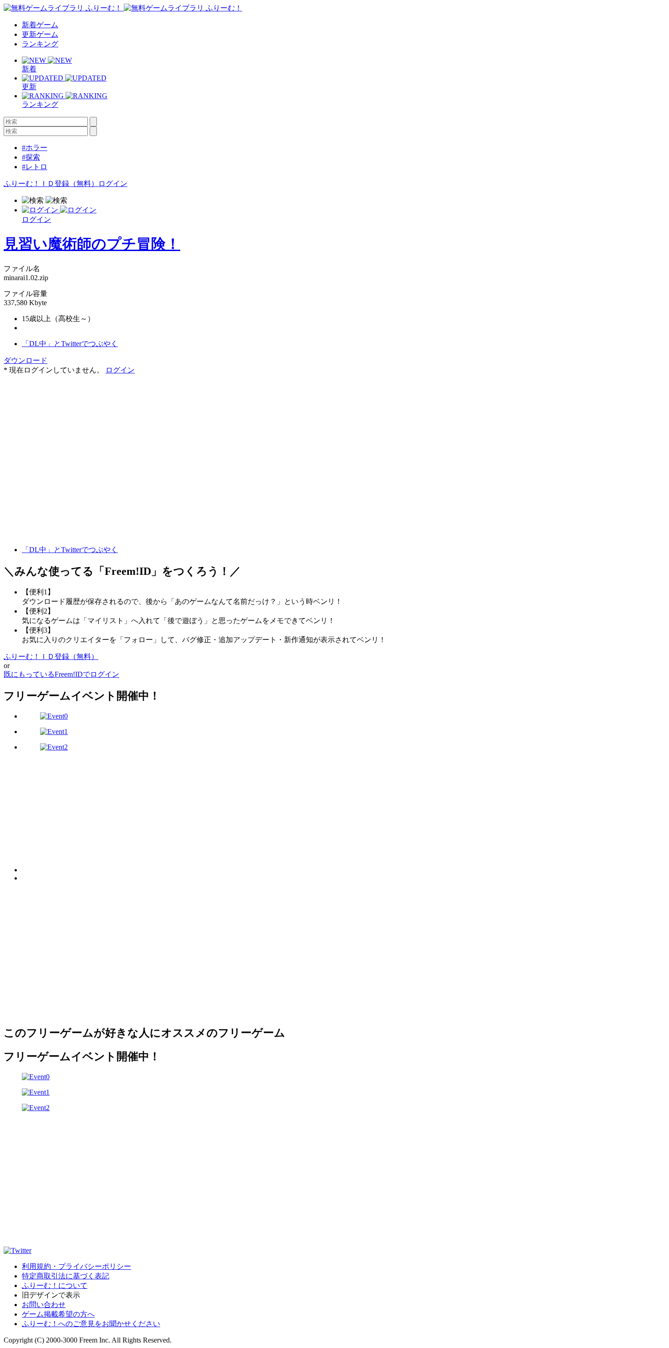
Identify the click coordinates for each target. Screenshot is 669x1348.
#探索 (31, 157)
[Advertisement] (72, 432)
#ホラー (34, 147)
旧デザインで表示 (51, 1295)
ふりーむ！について (54, 1285)
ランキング (40, 44)
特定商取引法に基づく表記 (65, 1276)
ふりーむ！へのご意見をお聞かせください (91, 1324)
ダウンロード (25, 360)
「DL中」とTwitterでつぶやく (70, 343)
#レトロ (34, 167)
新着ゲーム (40, 25)
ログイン (112, 183)
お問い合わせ (44, 1304)
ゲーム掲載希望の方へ (58, 1314)
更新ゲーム (40, 34)
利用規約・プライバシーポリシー (76, 1266)
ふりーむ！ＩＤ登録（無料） (51, 183)
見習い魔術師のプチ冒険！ (92, 244)
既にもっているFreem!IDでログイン (61, 674)
